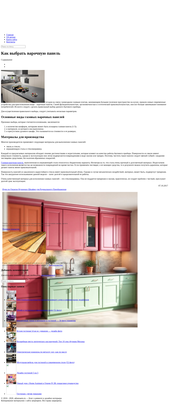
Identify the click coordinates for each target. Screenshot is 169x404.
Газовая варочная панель (12, 163)
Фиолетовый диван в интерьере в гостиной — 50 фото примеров (46, 320)
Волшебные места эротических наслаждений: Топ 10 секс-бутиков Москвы (51, 341)
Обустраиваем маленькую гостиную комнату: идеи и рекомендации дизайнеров (53, 300)
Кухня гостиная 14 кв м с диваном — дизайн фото (39, 331)
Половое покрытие (11, 229)
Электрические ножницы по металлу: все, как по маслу (42, 352)
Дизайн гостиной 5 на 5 (27, 373)
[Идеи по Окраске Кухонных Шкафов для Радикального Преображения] (70, 327)
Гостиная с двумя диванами (29, 394)
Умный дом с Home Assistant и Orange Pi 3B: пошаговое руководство (48, 383)
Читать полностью (56, 265)
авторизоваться (48, 275)
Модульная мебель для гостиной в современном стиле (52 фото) (45, 362)
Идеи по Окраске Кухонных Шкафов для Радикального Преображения (34, 189)
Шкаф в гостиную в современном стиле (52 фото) (39, 310)
